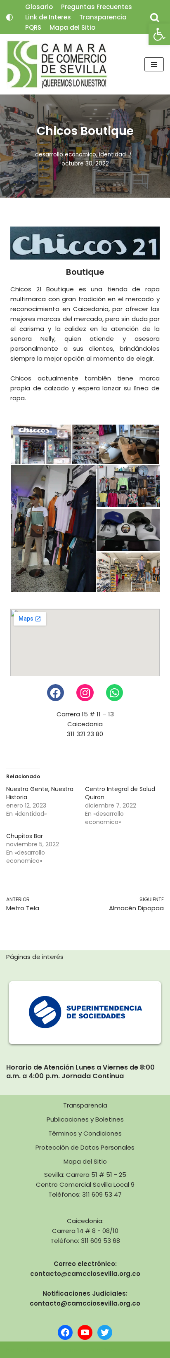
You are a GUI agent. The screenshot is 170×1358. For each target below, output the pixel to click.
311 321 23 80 (85, 734)
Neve (14, 1349)
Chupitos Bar (24, 836)
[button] (159, 34)
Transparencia (103, 17)
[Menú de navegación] (154, 64)
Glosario (39, 6)
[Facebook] (55, 692)
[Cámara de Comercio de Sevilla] (57, 64)
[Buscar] (155, 17)
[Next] (146, 1013)
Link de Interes (48, 17)
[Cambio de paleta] (9, 17)
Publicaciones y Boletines (85, 1119)
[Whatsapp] (114, 692)
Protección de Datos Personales (85, 1147)
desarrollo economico (65, 154)
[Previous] (23, 1013)
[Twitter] (104, 1332)
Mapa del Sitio (72, 27)
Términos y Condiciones (85, 1133)
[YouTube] (85, 1332)
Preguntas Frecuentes (96, 6)
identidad (112, 154)
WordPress (102, 1349)
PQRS (33, 27)
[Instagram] (85, 692)
